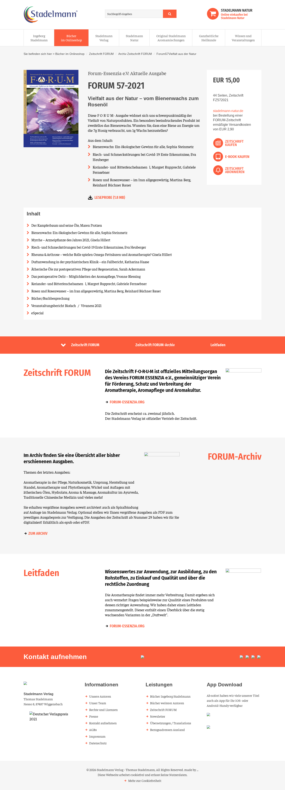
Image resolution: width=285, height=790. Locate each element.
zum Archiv (37, 533)
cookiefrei (137, 774)
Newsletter (157, 716)
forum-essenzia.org (127, 402)
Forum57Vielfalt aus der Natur (176, 53)
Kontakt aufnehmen (103, 723)
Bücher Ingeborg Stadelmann (170, 696)
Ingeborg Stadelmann (39, 38)
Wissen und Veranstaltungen (243, 38)
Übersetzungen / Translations (170, 723)
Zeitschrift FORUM (101, 53)
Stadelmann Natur (134, 38)
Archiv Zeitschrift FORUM (135, 53)
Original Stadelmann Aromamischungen (171, 38)
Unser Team (97, 703)
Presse (93, 716)
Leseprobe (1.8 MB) (110, 197)
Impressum (97, 736)
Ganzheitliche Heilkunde (208, 38)
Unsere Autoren (100, 696)
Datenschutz (98, 743)
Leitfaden (218, 345)
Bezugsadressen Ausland (167, 729)
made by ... (191, 769)
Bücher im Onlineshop (71, 38)
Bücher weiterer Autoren (167, 703)
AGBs (93, 729)
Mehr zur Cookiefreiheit (144, 780)
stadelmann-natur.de (228, 111)
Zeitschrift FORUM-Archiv (155, 345)
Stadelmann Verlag (103, 38)
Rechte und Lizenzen (103, 709)
